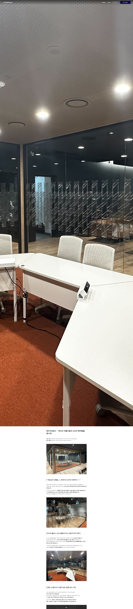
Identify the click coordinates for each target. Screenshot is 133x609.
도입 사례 (109, 2)
